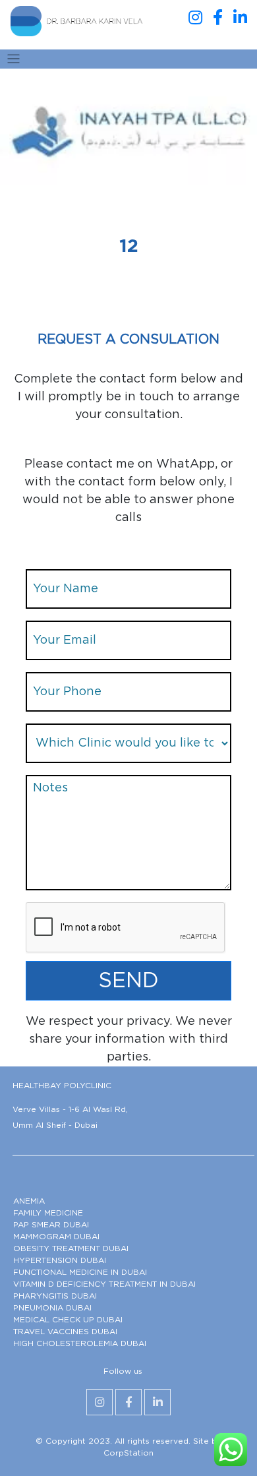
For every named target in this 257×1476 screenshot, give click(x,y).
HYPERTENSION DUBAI (59, 1260)
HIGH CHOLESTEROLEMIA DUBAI (79, 1343)
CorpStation (128, 1453)
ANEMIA (29, 1201)
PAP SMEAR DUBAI (51, 1225)
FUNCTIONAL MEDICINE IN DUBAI (80, 1272)
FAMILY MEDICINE (48, 1213)
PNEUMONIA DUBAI (52, 1308)
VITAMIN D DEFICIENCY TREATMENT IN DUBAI (104, 1284)
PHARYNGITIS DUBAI (55, 1296)
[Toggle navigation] (13, 59)
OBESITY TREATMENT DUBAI (70, 1248)
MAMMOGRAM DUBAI (56, 1237)
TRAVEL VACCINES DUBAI (65, 1332)
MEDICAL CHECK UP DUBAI (68, 1320)
